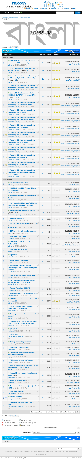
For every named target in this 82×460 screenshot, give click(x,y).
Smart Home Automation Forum (10, 17)
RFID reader (14, 334)
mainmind (11, 331)
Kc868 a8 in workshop (18, 380)
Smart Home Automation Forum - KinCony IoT (32, 451)
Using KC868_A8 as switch (19, 260)
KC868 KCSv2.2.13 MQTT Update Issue (23, 293)
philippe (10, 399)
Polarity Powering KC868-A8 (20, 288)
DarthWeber (12, 393)
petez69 (10, 233)
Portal (36, 8)
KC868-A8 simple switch (18, 249)
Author (11, 54)
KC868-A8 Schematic (17, 391)
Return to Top (49, 451)
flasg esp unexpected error (19, 223)
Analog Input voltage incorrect (20, 342)
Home (28, 8)
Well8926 (77, 214)
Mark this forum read (73, 51)
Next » (16, 47)
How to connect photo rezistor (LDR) (23, 275)
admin (10, 65)
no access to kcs (16, 397)
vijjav (9, 357)
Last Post (72, 54)
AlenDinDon (12, 310)
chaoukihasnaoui (74, 245)
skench (10, 220)
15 (43, 225)
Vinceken (11, 325)
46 (43, 70)
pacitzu (10, 370)
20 (43, 213)
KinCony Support (13, 89)
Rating (56, 54)
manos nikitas (12, 228)
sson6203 (11, 238)
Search (44, 8)
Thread (5, 54)
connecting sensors (17, 218)
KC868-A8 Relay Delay (18, 236)
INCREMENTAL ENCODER (19, 183)
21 (43, 79)
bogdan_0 (11, 362)
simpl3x (10, 277)
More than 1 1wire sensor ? (19, 347)
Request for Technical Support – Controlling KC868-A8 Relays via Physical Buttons (22, 268)
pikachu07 (76, 80)
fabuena (10, 185)
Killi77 (10, 388)
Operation (13, 255)
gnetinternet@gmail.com (16, 406)
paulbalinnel (12, 295)
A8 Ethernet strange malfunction (21, 360)
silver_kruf (11, 257)
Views (49, 54)
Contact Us (16, 451)
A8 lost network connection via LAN (22, 210)
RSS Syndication (41, 454)
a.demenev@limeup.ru (15, 215)
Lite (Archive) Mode (59, 451)
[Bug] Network (15, 329)
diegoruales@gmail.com (16, 336)
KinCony (10, 457)
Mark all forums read (71, 451)
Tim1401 (77, 302)
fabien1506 (11, 349)
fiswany (77, 88)
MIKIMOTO (12, 285)
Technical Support (25, 17)
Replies (42, 54)
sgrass (10, 251)
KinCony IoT (22, 457)
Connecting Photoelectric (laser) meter (23, 386)
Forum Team (8, 451)
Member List (55, 8)
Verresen (11, 382)
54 (43, 96)
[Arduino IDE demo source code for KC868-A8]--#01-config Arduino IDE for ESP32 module (21, 172)
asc (77, 54)
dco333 (10, 262)
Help (74, 8)
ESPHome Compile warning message (23, 231)
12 (43, 375)
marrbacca (11, 344)
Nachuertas (12, 290)
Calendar (66, 8)
